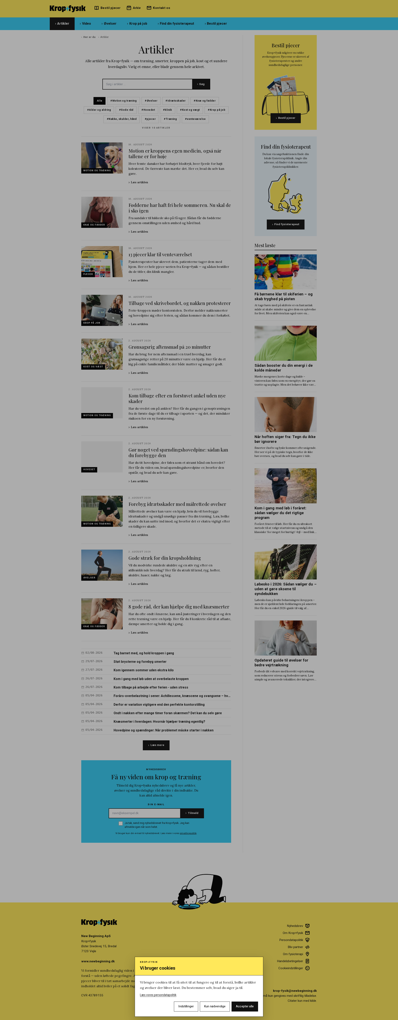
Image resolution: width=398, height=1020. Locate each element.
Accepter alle (245, 1006)
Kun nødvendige (215, 1006)
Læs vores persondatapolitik (158, 995)
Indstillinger (186, 1006)
